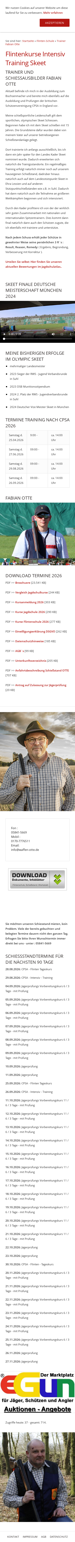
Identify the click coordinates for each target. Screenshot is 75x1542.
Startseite (28, 41)
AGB (43, 1536)
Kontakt (13, 1536)
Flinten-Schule (45, 41)
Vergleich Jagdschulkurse (31, 592)
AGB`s (19, 651)
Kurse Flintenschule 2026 (32, 621)
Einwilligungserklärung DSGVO (35, 631)
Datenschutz (59, 1536)
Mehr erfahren (53, 12)
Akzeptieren (54, 23)
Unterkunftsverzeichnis (30, 660)
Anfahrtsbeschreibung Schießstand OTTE (42, 670)
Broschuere (22, 582)
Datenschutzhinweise (29, 641)
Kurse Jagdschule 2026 (30, 612)
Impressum (30, 1536)
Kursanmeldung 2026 (29, 602)
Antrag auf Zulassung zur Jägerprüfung (40, 685)
